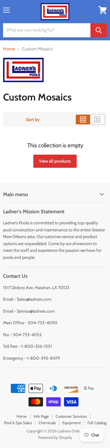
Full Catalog (96, 422)
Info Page (41, 416)
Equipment (71, 422)
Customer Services (71, 416)
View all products (55, 161)
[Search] (98, 30)
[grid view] (83, 119)
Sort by (33, 119)
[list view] (97, 119)
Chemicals (47, 422)
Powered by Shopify (55, 437)
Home (9, 49)
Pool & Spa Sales (18, 422)
